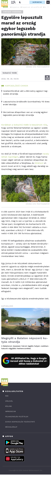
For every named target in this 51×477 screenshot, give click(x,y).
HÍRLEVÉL (9, 401)
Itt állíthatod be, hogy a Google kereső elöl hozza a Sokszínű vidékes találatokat (28, 361)
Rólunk (8, 406)
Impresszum (10, 411)
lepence (15, 7)
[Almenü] (13, 2)
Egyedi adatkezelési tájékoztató (20, 422)
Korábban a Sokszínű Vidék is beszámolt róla (24, 125)
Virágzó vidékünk (12, 12)
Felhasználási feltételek (16, 417)
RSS (6, 396)
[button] (48, 7)
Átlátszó (39, 163)
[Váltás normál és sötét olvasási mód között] (20, 2)
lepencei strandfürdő (32, 7)
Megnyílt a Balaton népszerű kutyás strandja (24, 340)
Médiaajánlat (11, 427)
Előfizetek (37, 2)
